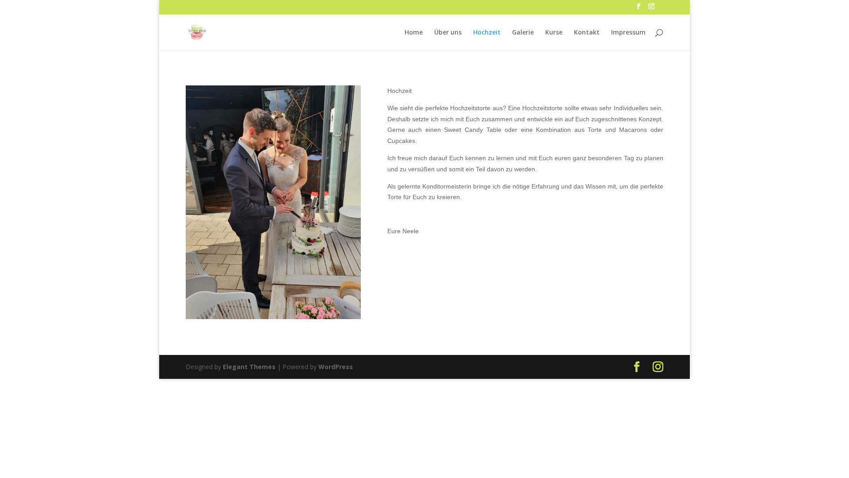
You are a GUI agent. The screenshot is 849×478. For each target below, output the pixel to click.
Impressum (628, 32)
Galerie (523, 32)
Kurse (553, 32)
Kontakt (587, 32)
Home (414, 32)
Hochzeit (487, 32)
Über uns (448, 32)
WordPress (335, 366)
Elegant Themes (249, 366)
